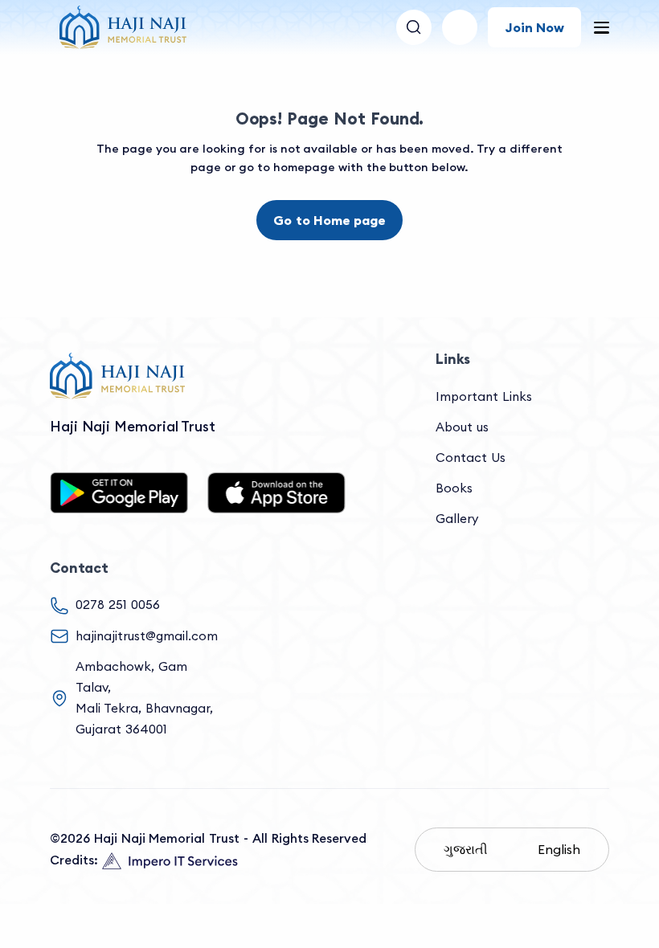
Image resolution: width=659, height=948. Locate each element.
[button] (459, 27)
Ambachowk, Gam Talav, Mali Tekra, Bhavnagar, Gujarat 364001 (144, 698)
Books (454, 488)
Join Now (534, 27)
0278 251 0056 (118, 604)
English (559, 849)
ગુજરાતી (466, 849)
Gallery (457, 518)
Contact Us (471, 457)
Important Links (484, 396)
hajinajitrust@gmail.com (147, 636)
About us (462, 427)
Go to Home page (329, 220)
